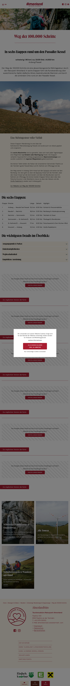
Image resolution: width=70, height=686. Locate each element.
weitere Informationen (35, 340)
